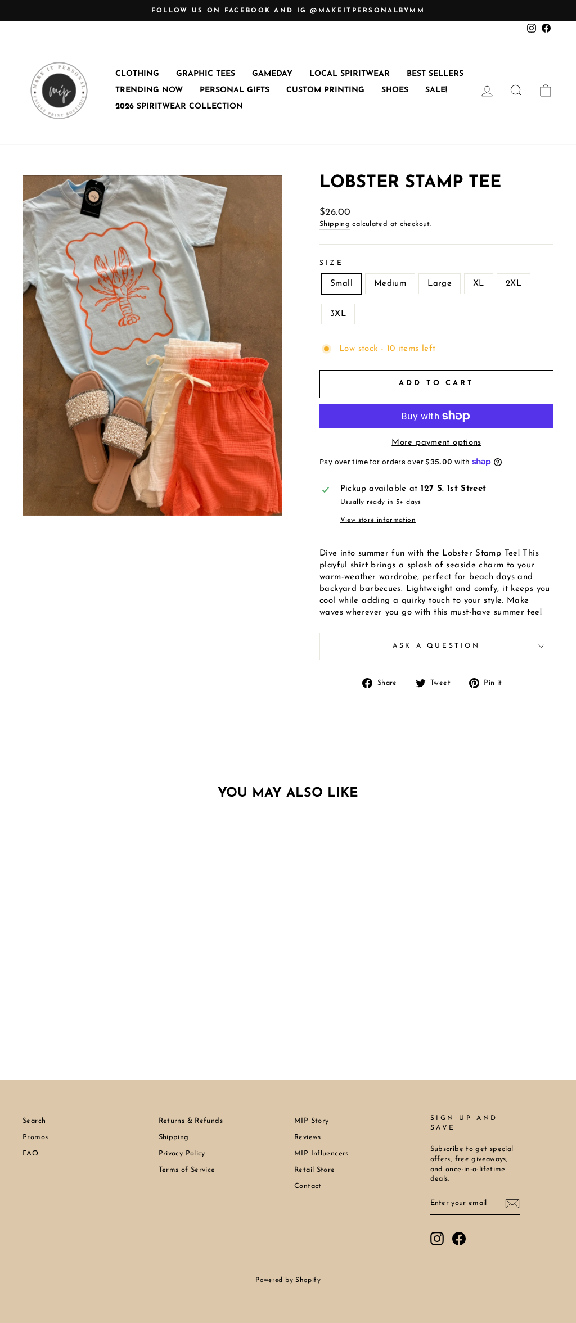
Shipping (335, 224)
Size (331, 263)
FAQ (30, 1153)
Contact (308, 1186)
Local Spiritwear (349, 74)
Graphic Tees (205, 74)
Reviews (307, 1137)
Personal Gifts (234, 90)
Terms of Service (187, 1169)
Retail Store (314, 1169)
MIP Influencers (321, 1153)
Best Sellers (435, 74)
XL (478, 283)
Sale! (436, 90)
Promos (35, 1137)
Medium (390, 283)
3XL (338, 314)
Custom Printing (325, 90)
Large (440, 283)
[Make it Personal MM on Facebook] (459, 1238)
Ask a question (436, 646)
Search (34, 1121)
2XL (513, 283)
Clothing (137, 74)
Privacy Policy (182, 1153)
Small (341, 283)
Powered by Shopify (288, 1280)
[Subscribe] (512, 1204)
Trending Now (149, 90)
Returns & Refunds (191, 1121)
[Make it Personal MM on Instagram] (437, 1238)
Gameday (272, 74)
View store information (378, 520)
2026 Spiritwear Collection (179, 106)
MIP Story (311, 1121)
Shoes (394, 90)
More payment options (437, 443)
